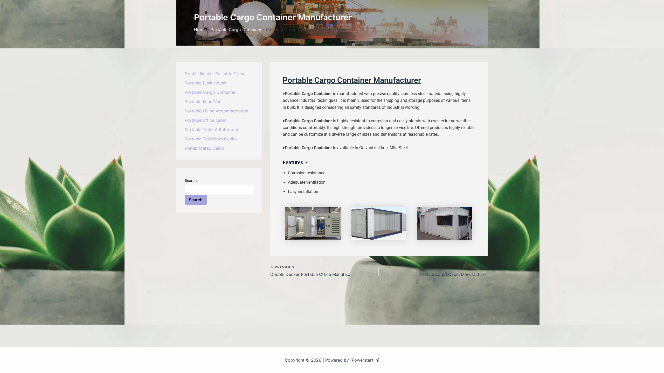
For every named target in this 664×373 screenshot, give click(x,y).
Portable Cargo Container (210, 92)
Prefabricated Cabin (204, 148)
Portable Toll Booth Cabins (211, 138)
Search (191, 180)
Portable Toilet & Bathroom (211, 129)
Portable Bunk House (205, 82)
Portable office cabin (205, 120)
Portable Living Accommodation (216, 110)
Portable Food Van (203, 101)
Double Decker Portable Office (215, 73)
